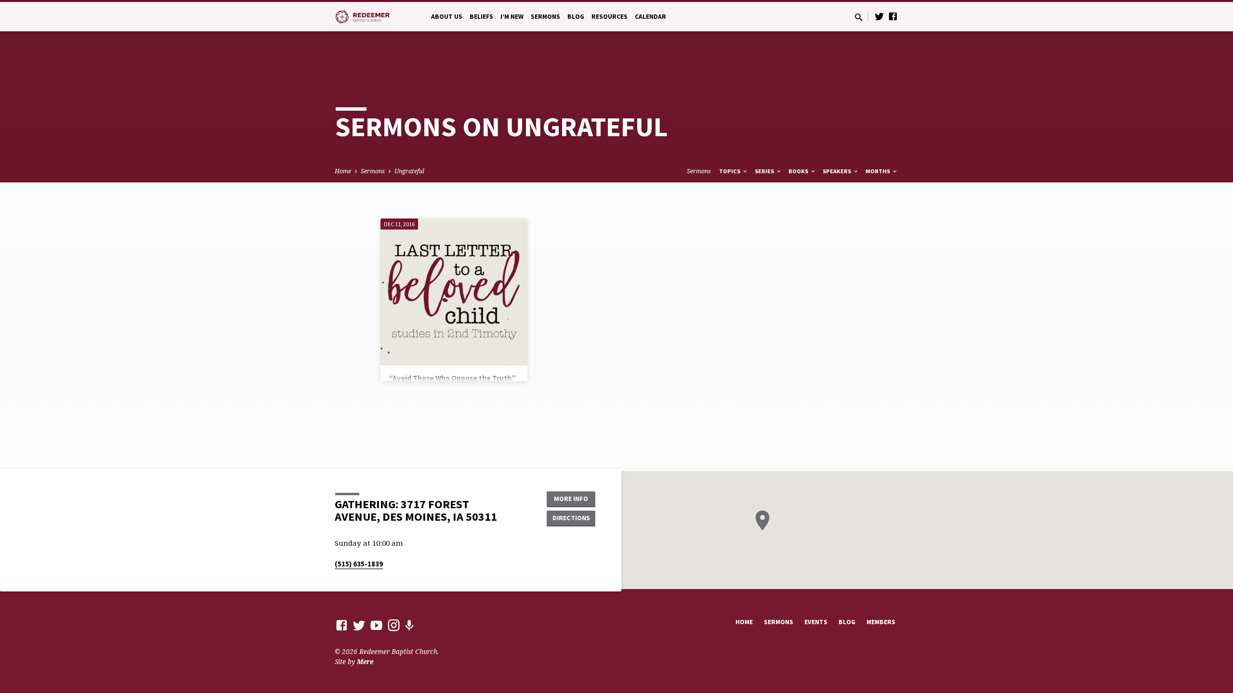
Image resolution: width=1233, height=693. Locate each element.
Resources (609, 17)
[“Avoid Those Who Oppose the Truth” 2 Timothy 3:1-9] (453, 291)
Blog (575, 17)
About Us (446, 17)
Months (879, 171)
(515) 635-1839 (359, 563)
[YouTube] (376, 625)
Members (880, 622)
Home (343, 171)
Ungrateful (409, 171)
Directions (571, 517)
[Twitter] (879, 16)
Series (765, 171)
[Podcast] (409, 625)
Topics (730, 171)
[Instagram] (394, 625)
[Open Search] (858, 17)
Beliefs (481, 17)
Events (815, 622)
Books (799, 171)
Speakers (838, 171)
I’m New (512, 17)
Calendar (650, 17)
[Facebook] (893, 16)
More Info (571, 498)
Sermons (545, 17)
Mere (365, 661)
